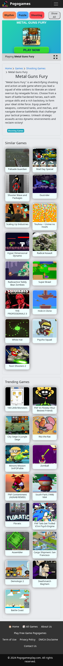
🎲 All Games (30, 626)
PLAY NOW (31, 50)
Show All (54, 15)
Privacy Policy (27, 639)
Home (8, 68)
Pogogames (20, 3)
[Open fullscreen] (55, 57)
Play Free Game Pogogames (30, 633)
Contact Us (30, 646)
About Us (46, 626)
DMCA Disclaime (48, 639)
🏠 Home (14, 626)
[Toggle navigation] (56, 4)
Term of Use (9, 639)
